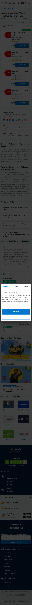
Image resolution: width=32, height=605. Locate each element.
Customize (15, 317)
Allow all (16, 311)
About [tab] (26, 286)
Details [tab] (16, 286)
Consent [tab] (5, 286)
